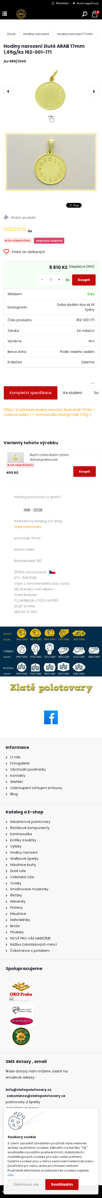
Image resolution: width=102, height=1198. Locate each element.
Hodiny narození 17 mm (75, 34)
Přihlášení (62, 3)
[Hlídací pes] (51, 218)
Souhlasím (62, 1184)
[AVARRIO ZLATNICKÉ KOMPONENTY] (21, 1028)
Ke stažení (72, 392)
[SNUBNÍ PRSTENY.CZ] (22, 1019)
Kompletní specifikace (30, 392)
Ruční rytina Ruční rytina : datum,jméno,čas (50, 457)
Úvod (11, 34)
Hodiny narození (36, 34)
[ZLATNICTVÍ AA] (19, 998)
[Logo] (21, 14)
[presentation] (8, 91)
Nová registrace (87, 3)
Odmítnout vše (26, 1184)
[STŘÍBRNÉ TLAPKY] (21, 1007)
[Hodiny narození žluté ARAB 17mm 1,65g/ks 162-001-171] (51, 91)
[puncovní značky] (51, 652)
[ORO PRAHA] (21, 984)
